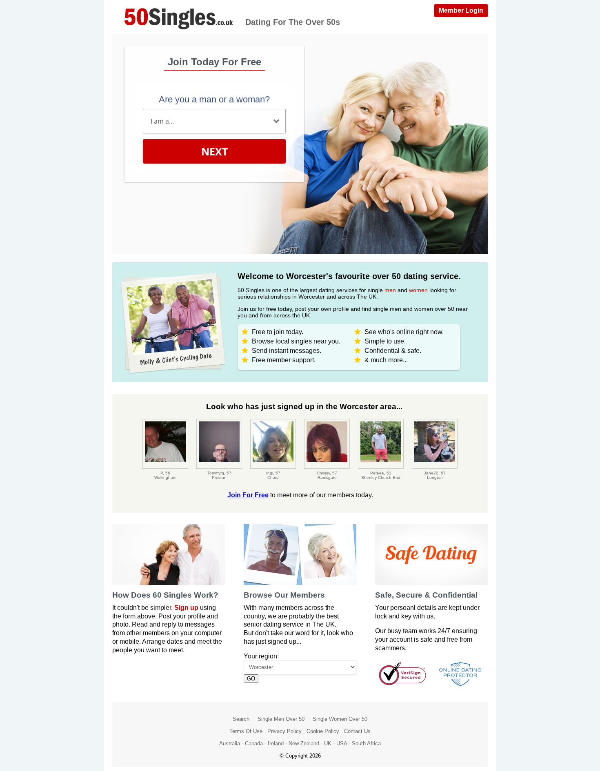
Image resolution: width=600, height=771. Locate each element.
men (390, 290)
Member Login (461, 10)
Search (241, 719)
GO (251, 679)
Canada (254, 743)
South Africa (366, 743)
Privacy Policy (284, 731)
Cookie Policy (323, 731)
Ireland (276, 743)
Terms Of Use (245, 731)
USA (341, 743)
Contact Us (357, 731)
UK (327, 743)
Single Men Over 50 (281, 719)
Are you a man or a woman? (214, 99)
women (418, 290)
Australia (229, 743)
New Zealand (304, 743)
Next (214, 151)
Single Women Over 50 (340, 719)
